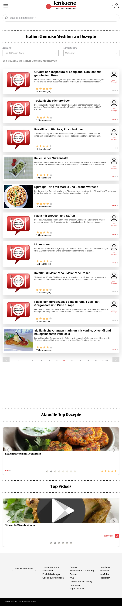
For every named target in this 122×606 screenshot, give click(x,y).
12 (33, 360)
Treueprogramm (50, 567)
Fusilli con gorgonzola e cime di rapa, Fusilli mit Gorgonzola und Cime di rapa (66, 303)
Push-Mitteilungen (51, 574)
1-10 (16, 360)
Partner (73, 574)
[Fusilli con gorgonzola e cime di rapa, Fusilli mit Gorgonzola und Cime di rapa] (18, 311)
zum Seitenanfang (24, 568)
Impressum (75, 585)
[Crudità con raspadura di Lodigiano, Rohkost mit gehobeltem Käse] (18, 81)
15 (56, 360)
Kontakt (74, 567)
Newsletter (47, 570)
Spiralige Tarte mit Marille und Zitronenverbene (66, 187)
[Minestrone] (18, 254)
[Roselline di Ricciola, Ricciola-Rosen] (18, 139)
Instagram (105, 578)
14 (48, 360)
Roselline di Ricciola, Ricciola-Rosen (59, 129)
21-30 (105, 360)
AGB (72, 578)
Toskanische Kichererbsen (52, 100)
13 (41, 360)
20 (95, 360)
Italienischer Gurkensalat (51, 158)
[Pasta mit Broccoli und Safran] (18, 225)
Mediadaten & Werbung (82, 570)
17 (72, 360)
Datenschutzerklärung (81, 581)
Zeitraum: (7, 47)
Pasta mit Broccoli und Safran (54, 215)
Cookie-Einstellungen (53, 578)
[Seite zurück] (6, 359)
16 (64, 360)
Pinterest (104, 570)
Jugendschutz (77, 588)
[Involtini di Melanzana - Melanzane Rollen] (18, 282)
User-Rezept (114, 81)
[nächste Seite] (115, 359)
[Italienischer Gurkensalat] (18, 168)
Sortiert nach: (70, 47)
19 (87, 360)
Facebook (105, 567)
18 (79, 360)
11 (25, 360)
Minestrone (42, 244)
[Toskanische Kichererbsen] (18, 110)
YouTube (104, 574)
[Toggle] (115, 5)
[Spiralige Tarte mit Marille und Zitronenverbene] (18, 196)
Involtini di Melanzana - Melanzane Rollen (62, 273)
